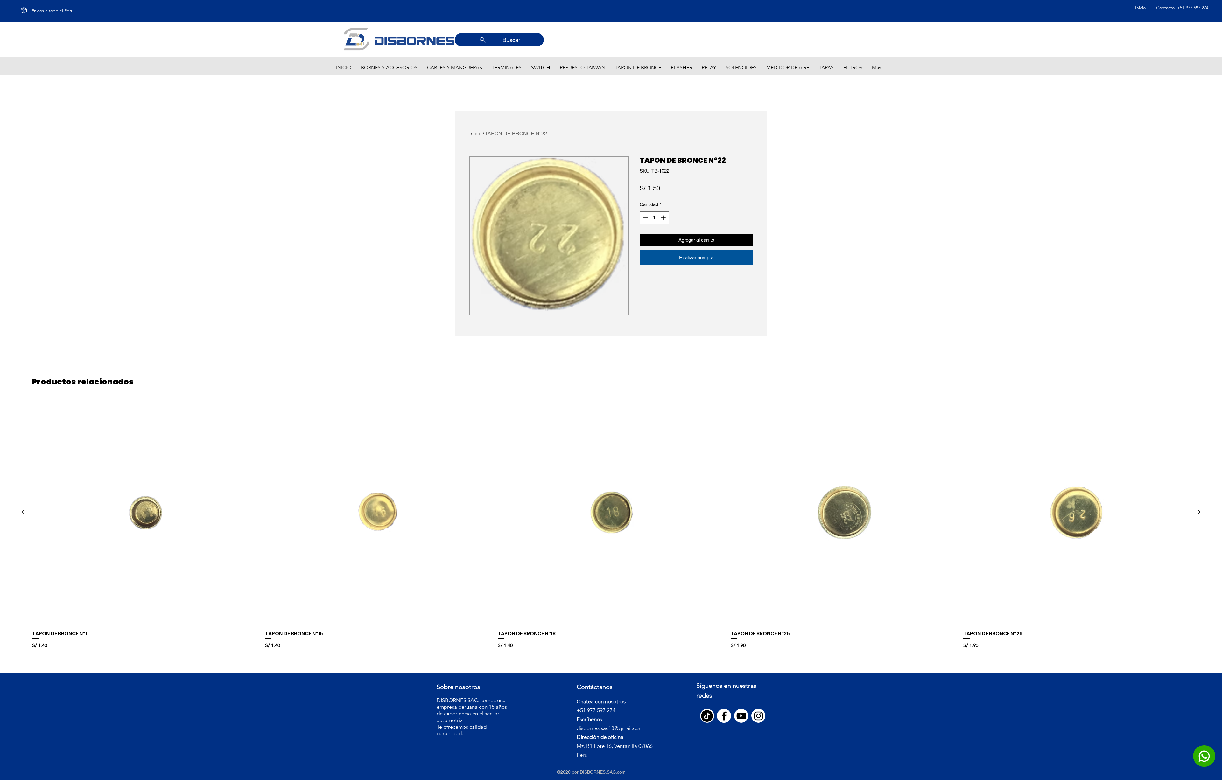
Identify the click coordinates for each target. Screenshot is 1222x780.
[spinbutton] (654, 218)
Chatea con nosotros (601, 701)
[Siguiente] (1199, 512)
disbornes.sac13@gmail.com (610, 728)
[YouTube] (741, 716)
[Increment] (664, 218)
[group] (611, 524)
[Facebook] (724, 716)
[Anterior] (23, 512)
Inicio (475, 133)
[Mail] (1204, 756)
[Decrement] (645, 218)
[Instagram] (758, 716)
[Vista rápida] (145, 512)
